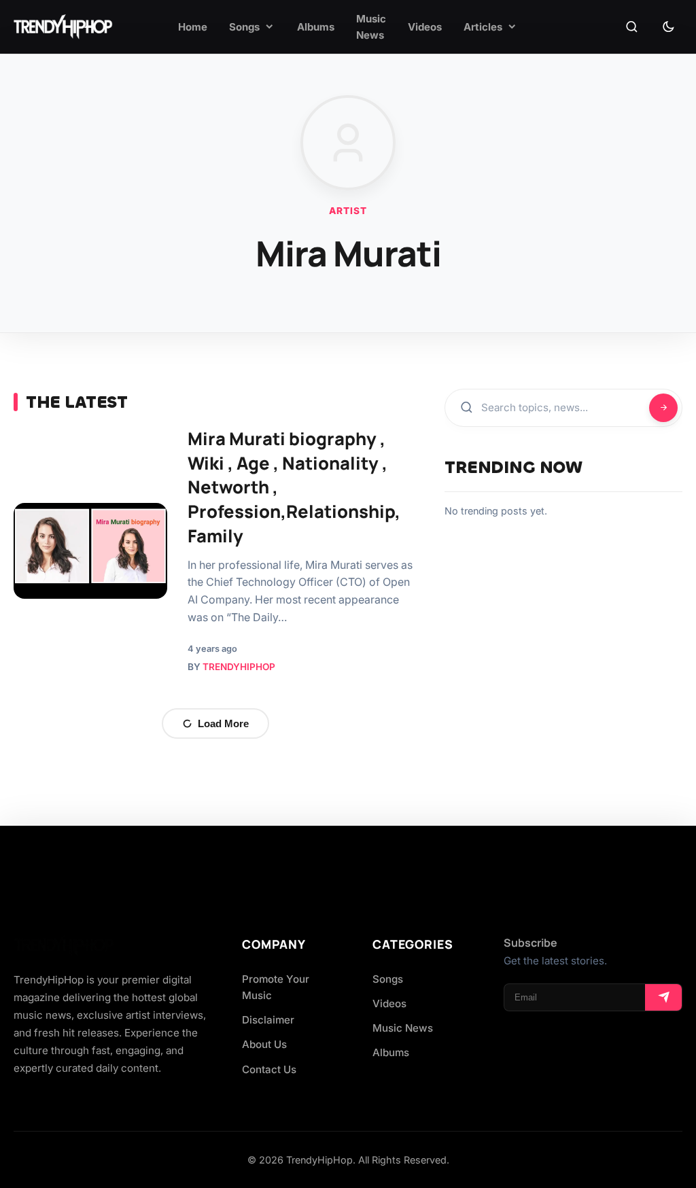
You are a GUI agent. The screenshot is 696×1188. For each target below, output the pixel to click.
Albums (390, 1052)
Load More (223, 723)
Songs (387, 979)
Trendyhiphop (239, 666)
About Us (264, 1044)
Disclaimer (268, 1019)
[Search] (631, 27)
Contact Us (269, 1069)
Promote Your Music (275, 987)
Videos (389, 1003)
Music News (402, 1027)
